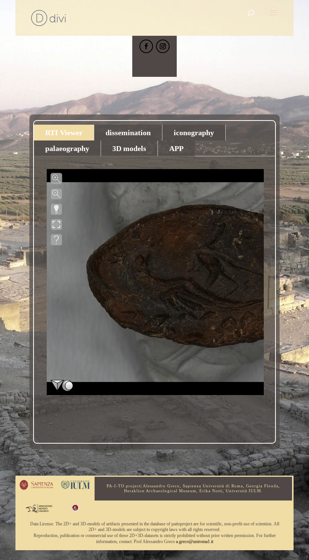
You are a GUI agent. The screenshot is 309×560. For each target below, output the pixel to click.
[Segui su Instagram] (163, 46)
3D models (129, 148)
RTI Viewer (64, 132)
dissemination (128, 132)
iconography (194, 132)
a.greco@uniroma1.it (194, 541)
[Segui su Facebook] (146, 46)
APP (176, 148)
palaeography (67, 148)
